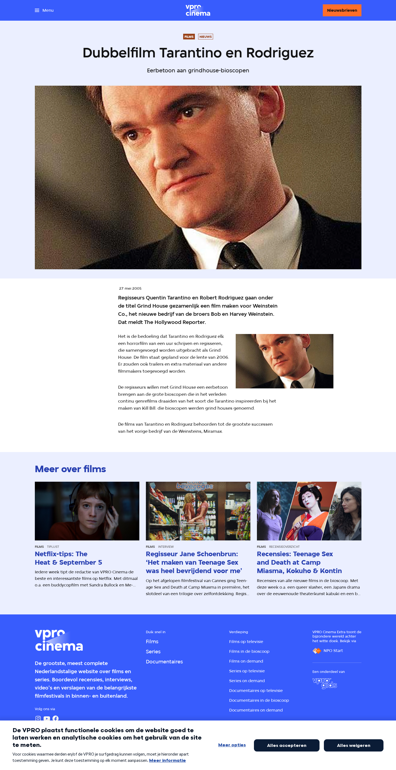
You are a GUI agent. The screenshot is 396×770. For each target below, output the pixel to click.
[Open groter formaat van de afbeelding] (285, 361)
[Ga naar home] (198, 10)
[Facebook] (55, 718)
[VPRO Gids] (324, 683)
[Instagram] (38, 718)
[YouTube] (47, 718)
